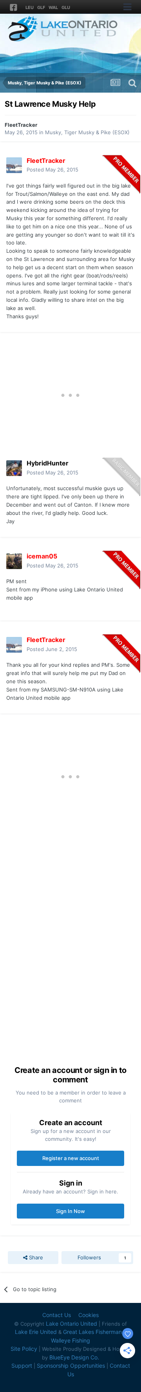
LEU (29, 7)
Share (35, 1257)
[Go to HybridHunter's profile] (14, 468)
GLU (65, 7)
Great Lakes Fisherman (92, 1331)
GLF (41, 7)
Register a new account (70, 1158)
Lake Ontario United (71, 1323)
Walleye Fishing (70, 1340)
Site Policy (24, 1348)
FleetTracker (21, 125)
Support (21, 1365)
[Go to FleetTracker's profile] (14, 165)
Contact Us (56, 1315)
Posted (52, 169)
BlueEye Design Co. (74, 1357)
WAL (53, 7)
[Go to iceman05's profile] (14, 561)
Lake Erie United (36, 1331)
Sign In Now (70, 1211)
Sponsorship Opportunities (71, 1365)
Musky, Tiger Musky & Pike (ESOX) (87, 132)
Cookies (88, 1315)
